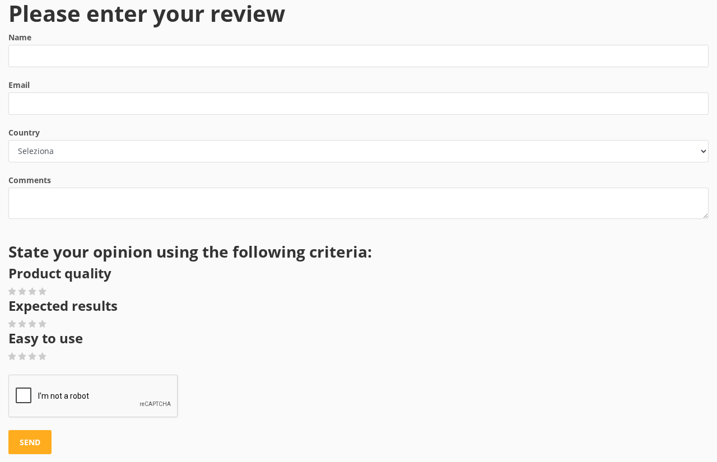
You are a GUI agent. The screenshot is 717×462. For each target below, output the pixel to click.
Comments (29, 180)
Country (24, 132)
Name (19, 37)
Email (19, 85)
